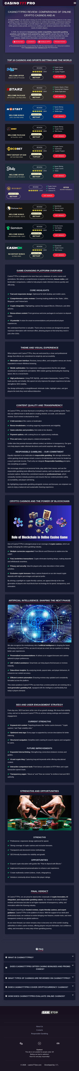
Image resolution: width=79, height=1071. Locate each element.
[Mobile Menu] (75, 3)
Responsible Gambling (39, 1034)
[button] (39, 957)
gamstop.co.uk (42, 47)
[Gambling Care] (29, 1017)
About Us (39, 1026)
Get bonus (59, 76)
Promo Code (35, 75)
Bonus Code (35, 213)
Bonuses (19, 42)
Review (39, 68)
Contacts (39, 1030)
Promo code (35, 154)
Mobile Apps (45, 42)
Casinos (31, 42)
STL (57, 1065)
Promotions (60, 42)
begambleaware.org (31, 47)
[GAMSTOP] (50, 1012)
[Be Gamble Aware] (29, 1012)
